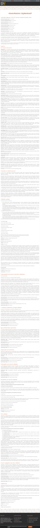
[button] (24, 3)
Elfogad (30, 526)
